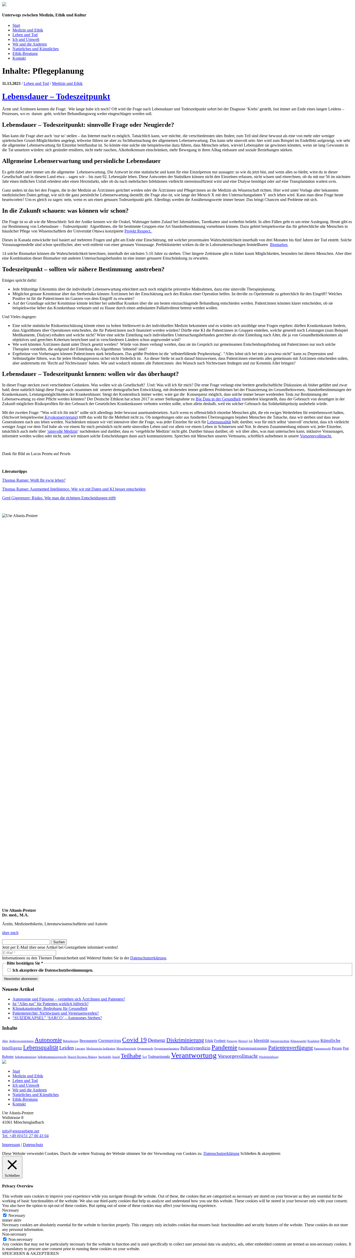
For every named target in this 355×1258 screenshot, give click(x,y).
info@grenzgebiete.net (20, 1131)
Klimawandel (298, 1041)
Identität (261, 1040)
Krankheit (313, 1041)
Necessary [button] (10, 1210)
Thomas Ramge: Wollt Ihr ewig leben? (33, 480)
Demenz (156, 1040)
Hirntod (243, 1041)
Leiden (66, 1048)
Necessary (16, 1215)
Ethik (209, 1041)
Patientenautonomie (252, 1048)
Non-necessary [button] (14, 1234)
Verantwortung (194, 1055)
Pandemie (224, 1047)
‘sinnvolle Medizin (62, 431)
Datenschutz (33, 1144)
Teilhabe (131, 1055)
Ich (251, 1041)
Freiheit (220, 1041)
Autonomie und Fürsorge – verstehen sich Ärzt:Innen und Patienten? (68, 999)
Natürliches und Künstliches (35, 49)
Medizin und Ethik (27, 30)
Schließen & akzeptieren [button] (260, 1153)
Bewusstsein (88, 1041)
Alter (5, 1041)
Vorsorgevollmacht (238, 1056)
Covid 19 (134, 1039)
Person (337, 1048)
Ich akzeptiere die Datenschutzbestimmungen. (52, 970)
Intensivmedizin (280, 1041)
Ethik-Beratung (25, 53)
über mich (10, 932)
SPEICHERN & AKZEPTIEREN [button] (30, 1253)
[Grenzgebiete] (4, 5)
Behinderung (70, 1041)
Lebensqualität (219, 422)
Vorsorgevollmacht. (316, 436)
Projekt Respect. (138, 231)
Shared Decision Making (82, 1056)
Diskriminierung (185, 1040)
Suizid (116, 1056)
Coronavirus (109, 1040)
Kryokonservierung (60, 417)
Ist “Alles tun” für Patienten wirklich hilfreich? (50, 1004)
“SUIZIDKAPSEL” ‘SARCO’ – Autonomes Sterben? (57, 1018)
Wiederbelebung (269, 1056)
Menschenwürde (126, 1048)
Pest (346, 1048)
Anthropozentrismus (21, 1041)
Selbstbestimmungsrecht (52, 1056)
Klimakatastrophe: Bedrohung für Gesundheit (49, 1008)
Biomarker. (279, 244)
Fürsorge (232, 1041)
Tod (144, 1056)
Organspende (145, 1048)
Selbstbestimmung (26, 1056)
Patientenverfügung (290, 1048)
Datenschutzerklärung (148, 958)
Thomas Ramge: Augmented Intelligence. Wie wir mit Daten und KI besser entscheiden (74, 489)
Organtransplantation (166, 1048)
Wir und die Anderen (29, 44)
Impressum (11, 1144)
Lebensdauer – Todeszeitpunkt (56, 96)
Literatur (80, 1048)
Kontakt (19, 58)
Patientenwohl (322, 1048)
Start (16, 25)
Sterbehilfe (104, 1056)
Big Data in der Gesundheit (218, 399)
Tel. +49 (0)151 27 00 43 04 (25, 1136)
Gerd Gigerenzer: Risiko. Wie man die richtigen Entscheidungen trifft (59, 498)
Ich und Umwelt (25, 39)
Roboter (8, 1056)
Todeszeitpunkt (159, 1056)
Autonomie (48, 1039)
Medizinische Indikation (100, 1048)
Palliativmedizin (195, 1048)
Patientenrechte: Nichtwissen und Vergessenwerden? (55, 1013)
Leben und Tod (25, 35)
